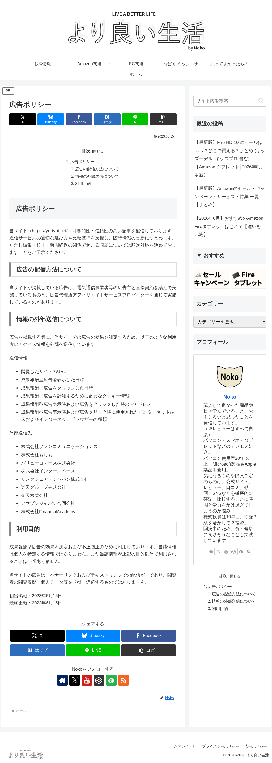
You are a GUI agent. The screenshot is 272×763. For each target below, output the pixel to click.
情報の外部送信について (97, 176)
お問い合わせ (185, 746)
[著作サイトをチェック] (62, 680)
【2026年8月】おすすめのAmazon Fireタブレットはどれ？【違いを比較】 (228, 226)
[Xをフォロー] (74, 680)
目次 (85, 151)
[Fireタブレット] (248, 279)
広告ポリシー (82, 161)
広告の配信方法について (97, 169)
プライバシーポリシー (220, 746)
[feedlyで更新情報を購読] (111, 680)
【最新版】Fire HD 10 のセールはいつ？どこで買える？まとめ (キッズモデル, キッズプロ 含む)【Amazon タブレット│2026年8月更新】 (229, 158)
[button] (163, 119)
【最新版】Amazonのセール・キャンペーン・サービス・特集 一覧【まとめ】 (229, 196)
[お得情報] (211, 279)
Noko (229, 397)
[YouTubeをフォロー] (87, 680)
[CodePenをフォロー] (99, 680)
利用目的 (83, 183)
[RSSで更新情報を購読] (123, 680)
